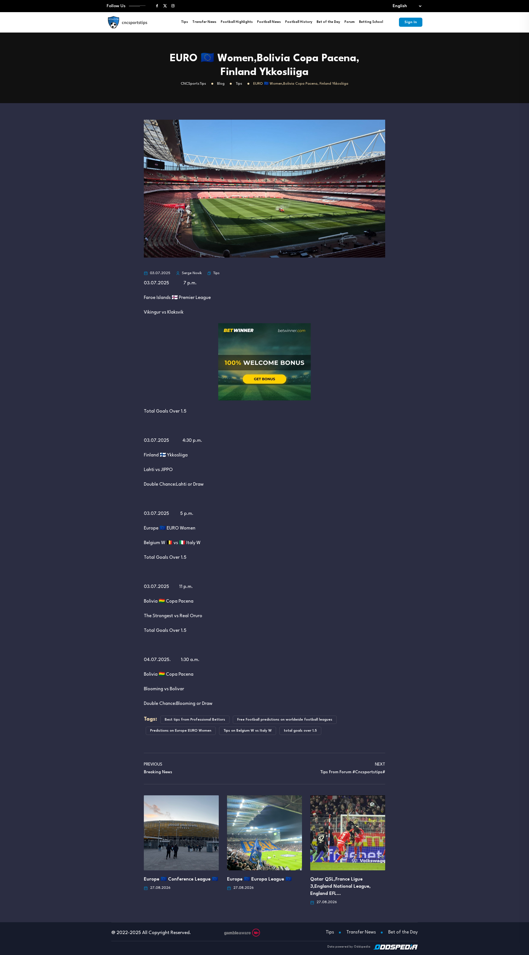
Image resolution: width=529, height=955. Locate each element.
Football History (298, 22)
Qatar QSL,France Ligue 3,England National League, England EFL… (340, 886)
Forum (349, 22)
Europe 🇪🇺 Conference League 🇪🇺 (181, 879)
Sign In (410, 22)
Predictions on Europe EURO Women (180, 730)
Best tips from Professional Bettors (195, 719)
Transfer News (204, 22)
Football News (269, 22)
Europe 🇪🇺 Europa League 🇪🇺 (259, 879)
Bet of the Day (328, 22)
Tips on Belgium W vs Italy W (247, 730)
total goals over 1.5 (300, 730)
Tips (184, 22)
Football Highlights (237, 22)
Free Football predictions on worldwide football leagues (284, 719)
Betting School (371, 22)
